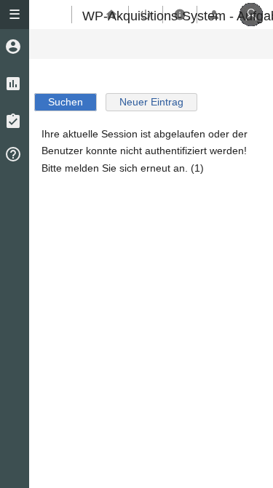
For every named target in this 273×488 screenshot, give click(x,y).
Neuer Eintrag (151, 102)
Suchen (65, 102)
